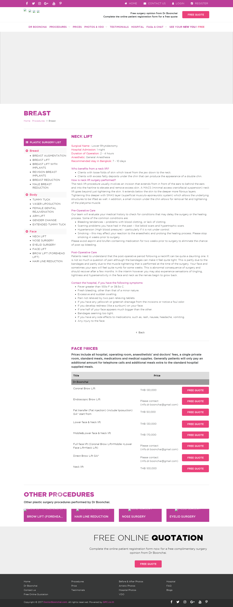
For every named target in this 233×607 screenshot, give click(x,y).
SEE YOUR (186, 27)
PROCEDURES (58, 27)
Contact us (30, 590)
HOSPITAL (137, 27)
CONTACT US (156, 3)
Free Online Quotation (36, 594)
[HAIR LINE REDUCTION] (92, 510)
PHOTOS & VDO (94, 27)
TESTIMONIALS (119, 27)
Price (74, 585)
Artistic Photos (127, 585)
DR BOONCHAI (38, 27)
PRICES (77, 27)
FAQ (169, 585)
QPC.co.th (108, 602)
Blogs (169, 590)
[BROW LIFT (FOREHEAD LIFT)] (45, 510)
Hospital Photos (127, 590)
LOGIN (179, 3)
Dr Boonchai (30, 585)
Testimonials (78, 590)
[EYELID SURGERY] (187, 510)
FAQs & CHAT (155, 27)
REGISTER (201, 3)
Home (27, 121)
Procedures (38, 121)
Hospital (170, 581)
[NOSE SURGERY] (140, 510)
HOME (132, 3)
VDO (121, 594)
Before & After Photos (131, 581)
